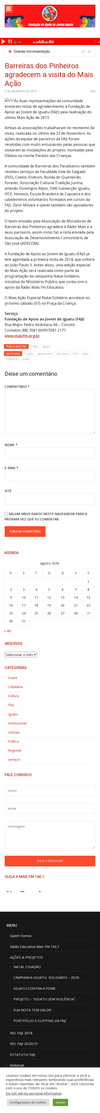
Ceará (12, 678)
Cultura (13, 696)
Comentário (17, 386)
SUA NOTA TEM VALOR (32, 1010)
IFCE (75, 353)
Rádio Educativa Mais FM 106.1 (35, 946)
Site (8, 491)
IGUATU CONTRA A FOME (34, 988)
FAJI (35, 346)
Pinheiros (12, 359)
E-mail (11, 468)
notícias (14, 732)
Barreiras (62, 353)
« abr (8, 631)
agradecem (45, 353)
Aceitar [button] (60, 1102)
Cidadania (15, 687)
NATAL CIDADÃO (27, 967)
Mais (85, 353)
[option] (53, 51)
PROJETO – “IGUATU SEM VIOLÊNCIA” (44, 999)
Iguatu (46, 346)
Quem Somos (21, 935)
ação (30, 353)
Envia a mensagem (50, 861)
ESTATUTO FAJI (22, 1054)
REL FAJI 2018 (21, 1033)
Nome (11, 445)
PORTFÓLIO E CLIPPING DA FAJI (39, 1020)
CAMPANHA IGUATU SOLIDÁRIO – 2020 (46, 977)
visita (26, 359)
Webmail (17, 1065)
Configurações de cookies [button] (28, 1102)
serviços (14, 759)
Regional (14, 750)
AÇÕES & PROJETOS (26, 957)
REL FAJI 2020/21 (24, 1043)
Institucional (17, 723)
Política (13, 741)
